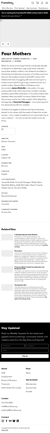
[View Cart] (37, 3)
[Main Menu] (47, 3)
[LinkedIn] (18, 421)
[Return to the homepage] (9, 3)
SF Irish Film (6, 212)
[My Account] (42, 3)
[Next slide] (8, 44)
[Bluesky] (14, 421)
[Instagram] (3, 421)
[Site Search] (33, 3)
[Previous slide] (3, 44)
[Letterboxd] (11, 421)
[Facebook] (7, 421)
